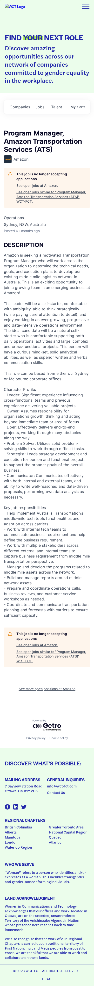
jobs (39, 107)
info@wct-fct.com (62, 786)
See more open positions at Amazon (47, 689)
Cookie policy (58, 738)
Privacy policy (36, 738)
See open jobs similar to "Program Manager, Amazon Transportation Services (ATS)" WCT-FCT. (51, 196)
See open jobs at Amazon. (37, 185)
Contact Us (56, 792)
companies (20, 107)
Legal (47, 978)
